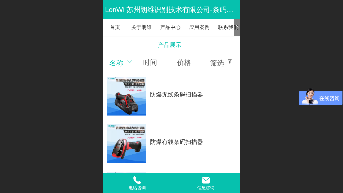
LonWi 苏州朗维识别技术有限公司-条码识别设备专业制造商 (197, 9)
